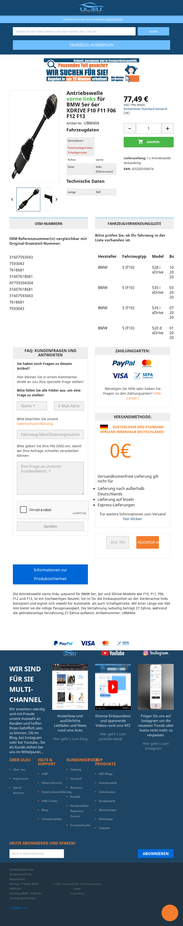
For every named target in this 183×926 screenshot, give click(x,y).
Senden (50, 526)
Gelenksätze (107, 792)
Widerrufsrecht (52, 783)
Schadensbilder (52, 819)
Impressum (20, 779)
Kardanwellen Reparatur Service (79, 811)
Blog (45, 810)
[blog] (70, 686)
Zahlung (75, 769)
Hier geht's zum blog (70, 738)
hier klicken (132, 518)
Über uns (19, 769)
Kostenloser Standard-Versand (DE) (145, 111)
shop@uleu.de (18, 907)
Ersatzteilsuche (80, 825)
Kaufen (148, 142)
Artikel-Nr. (74, 123)
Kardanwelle (107, 801)
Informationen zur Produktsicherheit (50, 574)
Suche (153, 31)
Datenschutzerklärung (35, 423)
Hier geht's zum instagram (156, 746)
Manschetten (107, 810)
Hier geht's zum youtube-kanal (112, 736)
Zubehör (104, 828)
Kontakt (75, 797)
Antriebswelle (108, 783)
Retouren (76, 788)
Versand (75, 779)
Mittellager (106, 819)
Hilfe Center (50, 801)
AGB (45, 774)
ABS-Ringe (106, 774)
